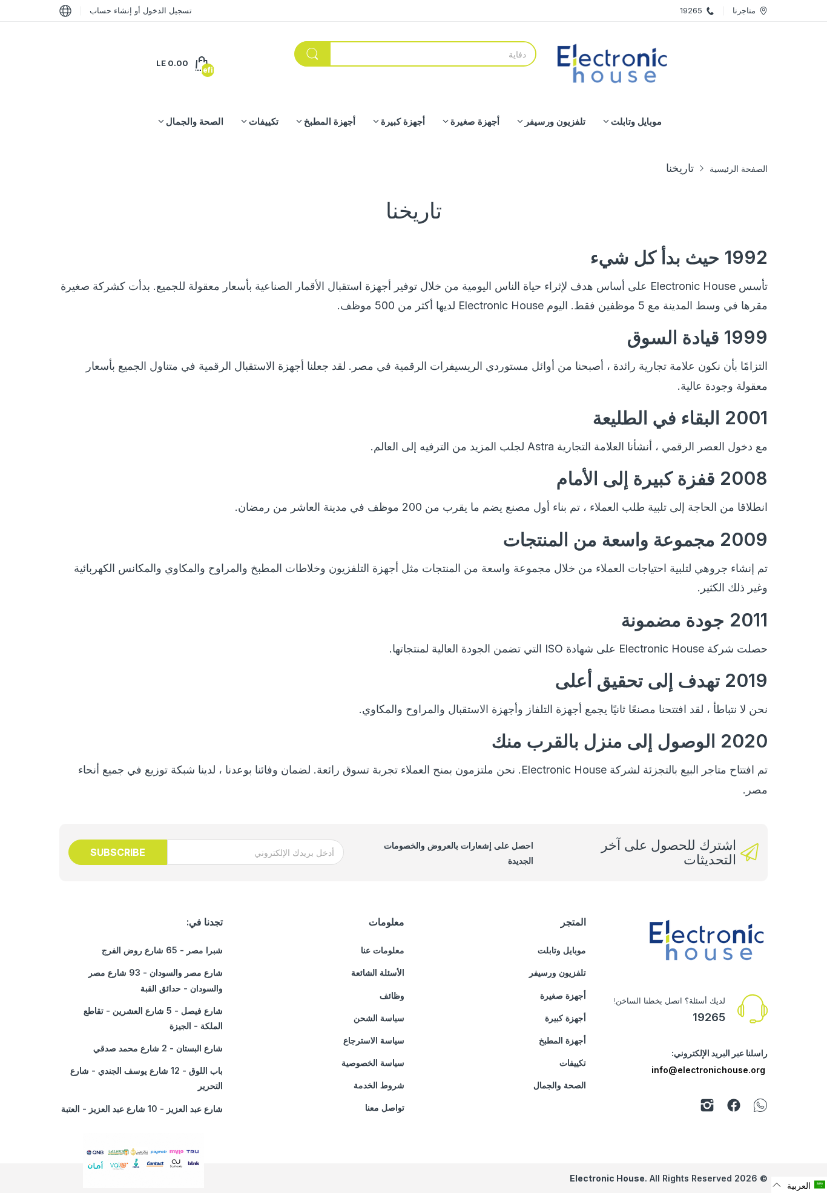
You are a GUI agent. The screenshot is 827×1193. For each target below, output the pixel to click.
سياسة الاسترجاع (373, 1040)
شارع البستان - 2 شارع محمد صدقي (158, 1048)
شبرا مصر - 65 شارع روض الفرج (162, 950)
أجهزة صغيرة (563, 995)
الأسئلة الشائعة (377, 972)
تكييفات (572, 1062)
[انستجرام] (707, 1107)
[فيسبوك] (734, 1107)
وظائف (392, 995)
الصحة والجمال (559, 1085)
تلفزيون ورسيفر (557, 972)
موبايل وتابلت (562, 950)
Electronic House (607, 1178)
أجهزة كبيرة (565, 1018)
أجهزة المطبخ (562, 1040)
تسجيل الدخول (166, 10)
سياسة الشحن (379, 1018)
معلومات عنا (382, 950)
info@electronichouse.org (708, 1070)
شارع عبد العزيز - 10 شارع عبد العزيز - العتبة (142, 1108)
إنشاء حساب (111, 10)
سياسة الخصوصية (372, 1062)
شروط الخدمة (379, 1085)
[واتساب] (760, 1107)
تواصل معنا (384, 1107)
